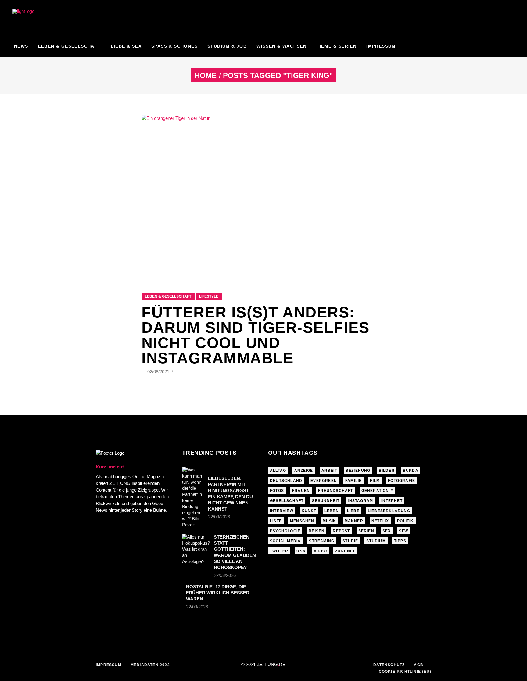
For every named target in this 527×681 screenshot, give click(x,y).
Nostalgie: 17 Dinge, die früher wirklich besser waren (217, 592)
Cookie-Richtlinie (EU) (405, 671)
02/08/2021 (158, 371)
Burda (410, 470)
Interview (281, 511)
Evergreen (323, 480)
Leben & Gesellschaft (168, 296)
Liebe (353, 511)
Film (375, 480)
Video (320, 551)
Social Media (285, 541)
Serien (366, 531)
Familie (353, 480)
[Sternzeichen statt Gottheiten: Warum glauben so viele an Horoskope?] (196, 549)
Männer (354, 521)
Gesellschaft (286, 501)
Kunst (309, 511)
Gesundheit (325, 501)
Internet (392, 501)
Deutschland (286, 480)
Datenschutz (389, 665)
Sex (386, 531)
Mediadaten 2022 (150, 665)
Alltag (278, 470)
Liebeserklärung (389, 511)
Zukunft (345, 551)
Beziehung (358, 470)
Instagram (360, 501)
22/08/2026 (219, 516)
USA (301, 551)
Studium (375, 541)
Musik (329, 521)
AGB (418, 665)
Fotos (277, 491)
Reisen (316, 531)
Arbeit (329, 470)
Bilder (387, 470)
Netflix (380, 521)
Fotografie (401, 480)
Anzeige (303, 470)
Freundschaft (335, 491)
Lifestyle (208, 296)
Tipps (400, 541)
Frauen (301, 491)
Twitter (279, 551)
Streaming (321, 541)
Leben (331, 511)
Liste (276, 521)
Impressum (108, 665)
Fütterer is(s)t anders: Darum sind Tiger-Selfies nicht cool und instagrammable (255, 335)
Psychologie (285, 531)
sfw (403, 531)
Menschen (302, 521)
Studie (350, 541)
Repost (341, 531)
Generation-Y (377, 491)
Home (206, 75)
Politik (405, 521)
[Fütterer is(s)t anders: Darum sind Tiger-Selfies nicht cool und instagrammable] (263, 196)
